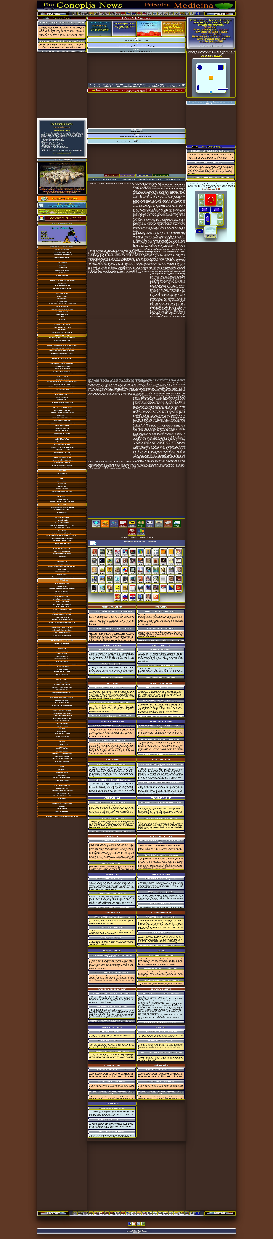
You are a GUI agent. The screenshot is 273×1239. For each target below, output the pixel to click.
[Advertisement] (62, 85)
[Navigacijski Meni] (220, 13)
